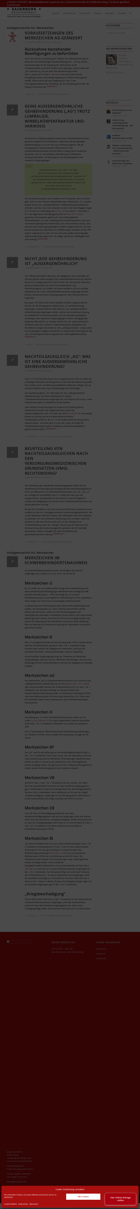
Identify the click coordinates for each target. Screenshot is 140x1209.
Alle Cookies (83, 1196)
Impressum (33, 1204)
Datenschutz (23, 1204)
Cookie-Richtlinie (10, 1204)
